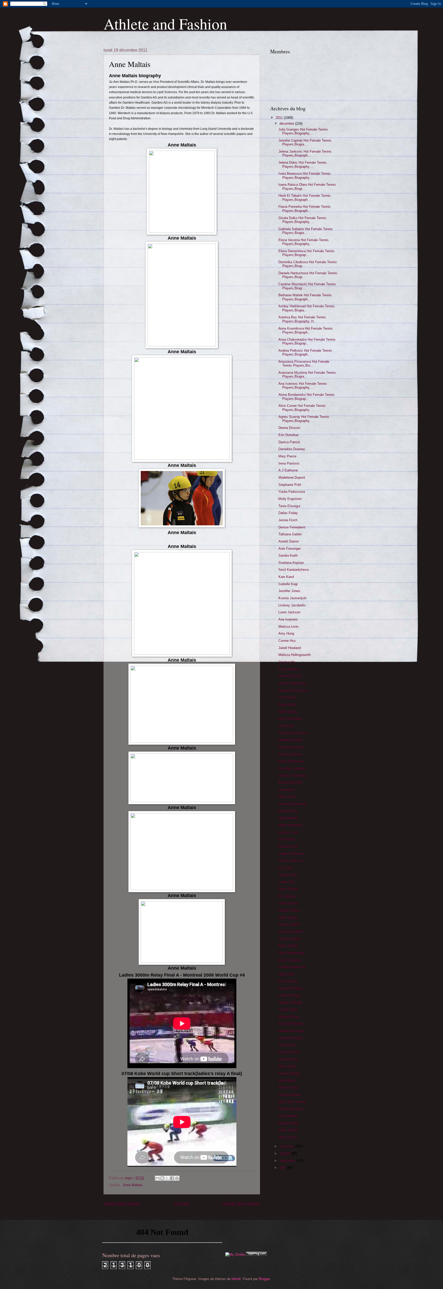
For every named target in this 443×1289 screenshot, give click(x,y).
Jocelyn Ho (286, 662)
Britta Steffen (288, 946)
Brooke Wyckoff (290, 782)
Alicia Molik (287, 1081)
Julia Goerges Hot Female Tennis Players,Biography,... (303, 131)
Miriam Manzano (290, 1109)
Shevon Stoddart (290, 931)
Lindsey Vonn (288, 832)
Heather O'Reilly (290, 1003)
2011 (280, 118)
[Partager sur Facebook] (172, 1178)
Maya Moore (287, 1066)
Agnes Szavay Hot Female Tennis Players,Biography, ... (303, 418)
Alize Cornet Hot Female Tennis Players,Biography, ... (302, 407)
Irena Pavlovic (289, 463)
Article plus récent (122, 1203)
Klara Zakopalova (291, 761)
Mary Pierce (287, 456)
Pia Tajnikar (287, 896)
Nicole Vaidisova (290, 860)
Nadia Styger (288, 917)
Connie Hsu (287, 641)
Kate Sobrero (288, 981)
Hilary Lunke (287, 1137)
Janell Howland (289, 648)
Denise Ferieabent (291, 527)
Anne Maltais (133, 1185)
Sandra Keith (288, 555)
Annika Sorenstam (292, 967)
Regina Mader (288, 1123)
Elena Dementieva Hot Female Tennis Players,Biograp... (306, 253)
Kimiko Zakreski (290, 754)
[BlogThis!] (162, 1178)
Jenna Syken (288, 903)
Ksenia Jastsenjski (292, 598)
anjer (129, 1178)
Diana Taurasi (288, 889)
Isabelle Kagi (288, 584)
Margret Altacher (290, 740)
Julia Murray (287, 1045)
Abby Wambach (290, 825)
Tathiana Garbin (290, 534)
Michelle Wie (287, 811)
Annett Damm (288, 541)
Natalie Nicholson (291, 1031)
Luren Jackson (289, 612)
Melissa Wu (287, 797)
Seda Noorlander (290, 1024)
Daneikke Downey (291, 449)
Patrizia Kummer (290, 747)
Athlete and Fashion (165, 23)
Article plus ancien (241, 1203)
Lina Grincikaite (289, 719)
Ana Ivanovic (288, 619)
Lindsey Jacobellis (292, 605)
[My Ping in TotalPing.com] (256, 1254)
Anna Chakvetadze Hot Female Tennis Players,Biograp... (307, 341)
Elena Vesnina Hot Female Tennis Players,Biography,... (303, 242)
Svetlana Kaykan (291, 563)
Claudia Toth (287, 875)
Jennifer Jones (289, 591)
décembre (287, 123)
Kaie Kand (286, 577)
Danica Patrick (289, 442)
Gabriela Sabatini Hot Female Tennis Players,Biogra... (305, 231)
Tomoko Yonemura (292, 776)
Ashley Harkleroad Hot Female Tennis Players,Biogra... (306, 308)
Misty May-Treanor (292, 1102)
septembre (287, 1161)
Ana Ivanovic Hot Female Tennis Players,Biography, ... (302, 385)
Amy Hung (286, 633)
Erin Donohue (288, 435)
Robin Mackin (288, 1130)
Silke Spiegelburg (291, 953)
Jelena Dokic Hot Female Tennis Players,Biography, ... (302, 164)
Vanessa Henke (290, 676)
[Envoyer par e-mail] (157, 1178)
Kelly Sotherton (289, 960)
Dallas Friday (288, 513)
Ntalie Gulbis (287, 712)
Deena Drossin (289, 428)
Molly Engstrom (290, 499)
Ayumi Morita (288, 1059)
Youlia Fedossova (291, 492)
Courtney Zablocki (291, 768)
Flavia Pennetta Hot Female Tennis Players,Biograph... (304, 208)
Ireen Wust (286, 790)
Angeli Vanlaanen (291, 853)
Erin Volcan (286, 839)
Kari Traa (285, 868)
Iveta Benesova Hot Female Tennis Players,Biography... (304, 175)
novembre (287, 1146)
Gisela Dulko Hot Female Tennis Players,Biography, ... (302, 220)
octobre (285, 1153)
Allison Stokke (289, 924)
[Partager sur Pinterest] (176, 1178)
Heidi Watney (288, 818)
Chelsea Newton (290, 1038)
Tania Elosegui (289, 506)
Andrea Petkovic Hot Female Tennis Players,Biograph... (305, 352)
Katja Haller (287, 704)
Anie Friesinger (289, 548)
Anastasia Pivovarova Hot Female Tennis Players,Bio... (303, 363)
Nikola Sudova (289, 910)
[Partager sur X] (167, 1178)
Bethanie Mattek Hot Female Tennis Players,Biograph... (305, 297)
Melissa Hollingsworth (294, 655)
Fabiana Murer (289, 1052)
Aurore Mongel (289, 1073)
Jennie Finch (287, 520)
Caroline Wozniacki (292, 804)
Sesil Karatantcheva (293, 570)
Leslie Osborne (289, 995)
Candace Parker (290, 988)
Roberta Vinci (288, 846)
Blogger (264, 1279)
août (283, 1167)
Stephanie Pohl (289, 485)
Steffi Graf (286, 726)
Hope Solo (286, 974)
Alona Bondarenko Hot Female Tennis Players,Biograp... (306, 396)
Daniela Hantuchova (293, 690)
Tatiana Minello (289, 1095)
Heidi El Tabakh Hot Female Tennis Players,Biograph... (304, 197)
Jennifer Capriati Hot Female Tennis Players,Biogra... (304, 142)
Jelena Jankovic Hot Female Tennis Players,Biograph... (304, 153)
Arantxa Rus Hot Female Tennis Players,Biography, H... (302, 319)
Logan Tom (286, 882)
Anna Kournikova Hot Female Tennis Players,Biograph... (305, 330)
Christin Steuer (289, 939)
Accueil (181, 1203)
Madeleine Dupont (291, 477)
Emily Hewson (289, 669)
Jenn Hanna (287, 697)
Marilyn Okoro (288, 1017)
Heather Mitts (288, 1087)
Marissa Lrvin (288, 626)
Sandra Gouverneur (292, 733)
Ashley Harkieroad (292, 683)
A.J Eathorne (288, 470)
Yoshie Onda (287, 1009)
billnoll (236, 1279)
